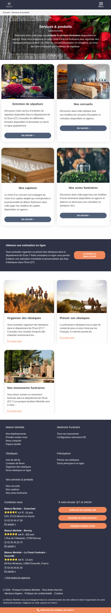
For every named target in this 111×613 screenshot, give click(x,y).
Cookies (58, 593)
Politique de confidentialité (38, 593)
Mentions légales (13, 593)
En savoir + (28, 135)
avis (29, 512)
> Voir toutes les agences (17, 578)
